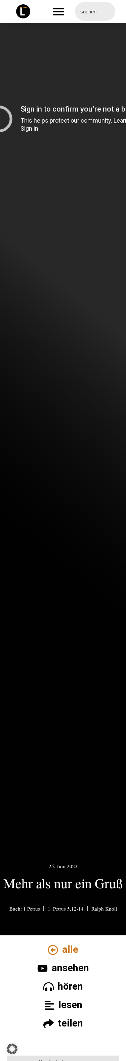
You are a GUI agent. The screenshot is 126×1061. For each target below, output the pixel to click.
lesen (70, 1004)
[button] (58, 11)
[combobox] (95, 11)
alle (70, 949)
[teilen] (48, 1023)
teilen (70, 1023)
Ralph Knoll (104, 908)
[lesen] (49, 1005)
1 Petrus (31, 908)
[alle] (53, 950)
